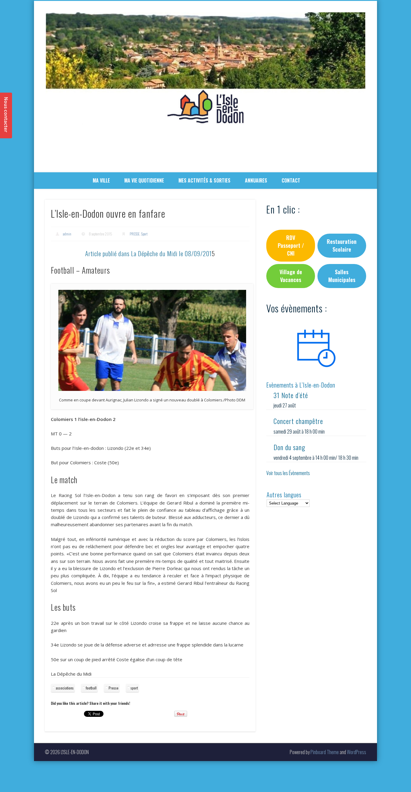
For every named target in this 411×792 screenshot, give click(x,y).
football (91, 687)
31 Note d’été (290, 395)
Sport (144, 233)
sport (134, 687)
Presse (114, 687)
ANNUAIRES (256, 180)
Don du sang (289, 447)
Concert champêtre (298, 421)
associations (65, 687)
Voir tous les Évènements (288, 473)
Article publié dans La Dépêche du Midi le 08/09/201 (148, 253)
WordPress (356, 752)
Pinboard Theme (325, 752)
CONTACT (291, 180)
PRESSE (135, 233)
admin (67, 233)
